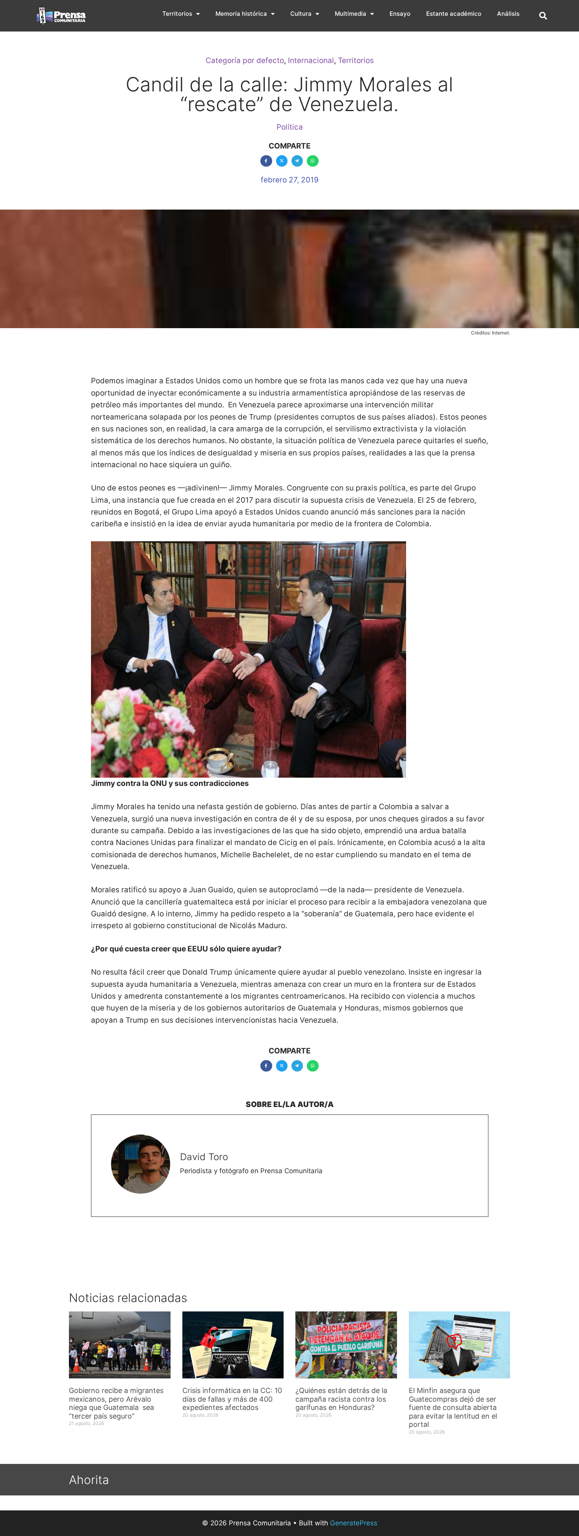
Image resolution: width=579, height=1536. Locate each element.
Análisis (508, 13)
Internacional (311, 60)
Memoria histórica (241, 13)
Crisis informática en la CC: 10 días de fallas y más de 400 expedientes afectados (232, 1399)
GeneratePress (353, 1523)
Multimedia (350, 13)
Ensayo (400, 13)
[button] (543, 16)
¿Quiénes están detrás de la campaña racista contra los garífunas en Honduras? (341, 1399)
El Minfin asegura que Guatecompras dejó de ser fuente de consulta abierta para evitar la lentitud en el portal (453, 1407)
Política (290, 127)
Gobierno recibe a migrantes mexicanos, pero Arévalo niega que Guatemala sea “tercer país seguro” (116, 1403)
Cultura (301, 13)
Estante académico (453, 13)
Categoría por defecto (245, 60)
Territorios (177, 13)
